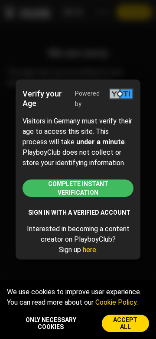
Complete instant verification (78, 188)
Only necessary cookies (51, 323)
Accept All (125, 323)
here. (90, 250)
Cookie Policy (115, 302)
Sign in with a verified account (79, 212)
